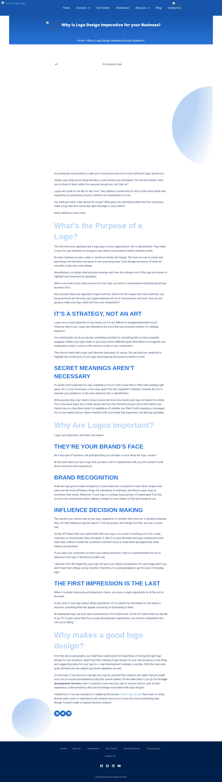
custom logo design (130, 694)
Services (82, 7)
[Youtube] (119, 766)
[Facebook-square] (101, 766)
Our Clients (102, 7)
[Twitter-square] (107, 766)
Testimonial (122, 7)
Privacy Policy (153, 748)
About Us (141, 7)
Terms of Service (132, 748)
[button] (57, 713)
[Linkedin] (113, 766)
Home (66, 7)
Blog (158, 7)
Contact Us (174, 7)
